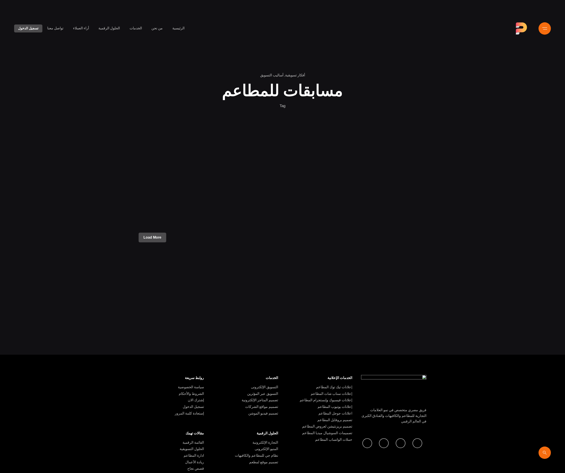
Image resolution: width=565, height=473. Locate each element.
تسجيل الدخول (28, 28)
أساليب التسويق (271, 75)
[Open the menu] (545, 28)
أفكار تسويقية (295, 75)
